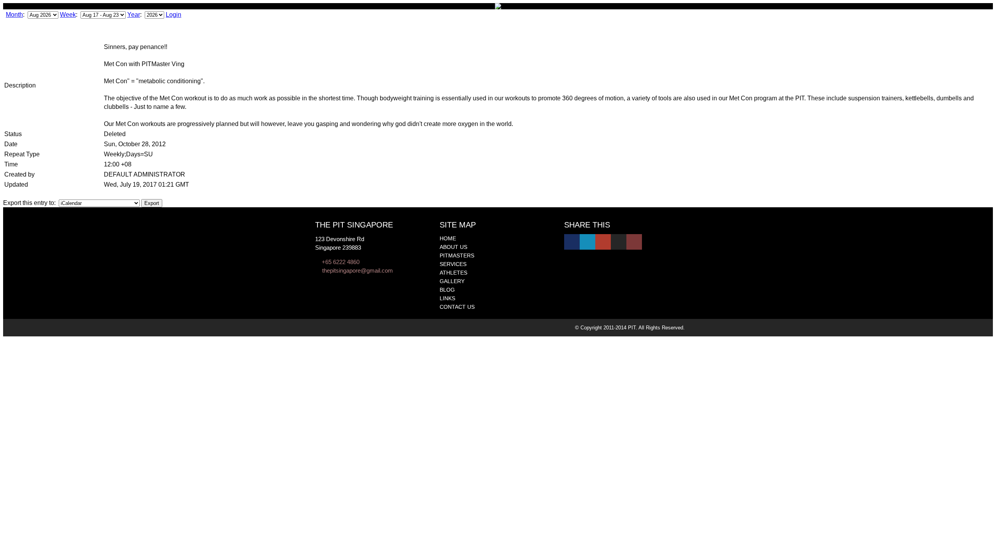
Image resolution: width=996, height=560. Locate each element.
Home (448, 238)
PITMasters (457, 255)
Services (453, 264)
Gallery (452, 281)
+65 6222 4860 (340, 262)
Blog (447, 290)
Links (447, 298)
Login (173, 14)
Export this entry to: (30, 203)
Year (133, 14)
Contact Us (457, 307)
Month (14, 14)
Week (68, 14)
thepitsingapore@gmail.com (357, 270)
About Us (453, 247)
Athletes (453, 273)
